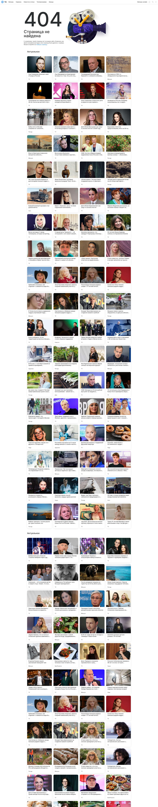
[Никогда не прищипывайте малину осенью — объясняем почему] (118, 147)
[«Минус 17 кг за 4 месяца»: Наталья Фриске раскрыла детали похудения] (65, 621)
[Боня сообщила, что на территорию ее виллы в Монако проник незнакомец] (39, 331)
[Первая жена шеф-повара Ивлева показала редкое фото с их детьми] (65, 708)
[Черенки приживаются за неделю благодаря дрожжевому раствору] (65, 358)
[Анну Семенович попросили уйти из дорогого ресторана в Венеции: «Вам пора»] (92, 95)
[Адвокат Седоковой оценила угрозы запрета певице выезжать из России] (92, 410)
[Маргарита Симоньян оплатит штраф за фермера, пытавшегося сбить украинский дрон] (92, 463)
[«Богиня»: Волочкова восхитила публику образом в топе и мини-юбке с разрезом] (92, 516)
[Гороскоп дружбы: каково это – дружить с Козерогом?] (39, 437)
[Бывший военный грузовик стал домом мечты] (39, 200)
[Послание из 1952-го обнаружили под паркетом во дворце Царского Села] (118, 68)
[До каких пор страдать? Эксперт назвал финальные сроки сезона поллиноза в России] (39, 384)
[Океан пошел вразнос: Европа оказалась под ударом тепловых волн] (118, 734)
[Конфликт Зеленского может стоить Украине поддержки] (65, 331)
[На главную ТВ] (5, 2)
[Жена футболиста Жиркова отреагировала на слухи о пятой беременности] (65, 568)
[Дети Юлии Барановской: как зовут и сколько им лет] (92, 200)
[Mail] (2, 2)
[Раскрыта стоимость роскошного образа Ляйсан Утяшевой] (39, 489)
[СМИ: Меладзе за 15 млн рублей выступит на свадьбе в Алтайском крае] (92, 384)
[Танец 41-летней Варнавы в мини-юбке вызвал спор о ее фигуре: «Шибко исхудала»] (118, 516)
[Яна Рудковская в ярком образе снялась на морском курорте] (92, 358)
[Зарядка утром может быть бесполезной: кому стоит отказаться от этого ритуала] (118, 674)
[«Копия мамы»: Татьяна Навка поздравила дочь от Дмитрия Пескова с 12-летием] (92, 174)
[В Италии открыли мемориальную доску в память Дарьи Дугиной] (118, 621)
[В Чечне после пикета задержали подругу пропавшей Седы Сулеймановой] (39, 305)
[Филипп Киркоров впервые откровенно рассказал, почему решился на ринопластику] (39, 568)
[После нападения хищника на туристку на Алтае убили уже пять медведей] (92, 734)
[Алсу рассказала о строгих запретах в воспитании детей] (92, 647)
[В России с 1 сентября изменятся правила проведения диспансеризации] (39, 358)
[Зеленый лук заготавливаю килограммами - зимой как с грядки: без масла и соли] (65, 384)
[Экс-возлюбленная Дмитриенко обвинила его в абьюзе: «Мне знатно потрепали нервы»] (118, 463)
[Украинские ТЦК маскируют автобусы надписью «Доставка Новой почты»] (65, 463)
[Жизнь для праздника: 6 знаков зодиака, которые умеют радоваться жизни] (118, 595)
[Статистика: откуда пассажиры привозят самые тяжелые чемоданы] (39, 647)
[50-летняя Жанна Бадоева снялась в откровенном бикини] (118, 226)
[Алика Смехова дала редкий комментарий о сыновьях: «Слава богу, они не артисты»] (65, 542)
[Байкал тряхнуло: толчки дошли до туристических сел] (39, 516)
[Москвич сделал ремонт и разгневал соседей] (39, 621)
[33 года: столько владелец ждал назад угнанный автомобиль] (118, 489)
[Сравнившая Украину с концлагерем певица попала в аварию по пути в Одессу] (92, 708)
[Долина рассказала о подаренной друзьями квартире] (92, 437)
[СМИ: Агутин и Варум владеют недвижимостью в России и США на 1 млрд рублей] (92, 147)
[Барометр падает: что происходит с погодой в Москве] (39, 410)
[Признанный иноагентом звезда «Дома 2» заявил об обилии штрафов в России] (65, 252)
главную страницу (41, 44)
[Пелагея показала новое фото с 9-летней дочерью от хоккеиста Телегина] (65, 121)
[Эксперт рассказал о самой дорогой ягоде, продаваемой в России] (65, 787)
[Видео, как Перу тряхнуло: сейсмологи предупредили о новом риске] (92, 489)
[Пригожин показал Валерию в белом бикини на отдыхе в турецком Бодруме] (39, 760)
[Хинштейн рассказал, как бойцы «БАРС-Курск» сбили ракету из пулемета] (92, 568)
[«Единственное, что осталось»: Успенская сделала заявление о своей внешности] (39, 787)
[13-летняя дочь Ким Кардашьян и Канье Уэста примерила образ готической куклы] (118, 384)
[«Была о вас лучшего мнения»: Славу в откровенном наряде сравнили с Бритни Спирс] (92, 595)
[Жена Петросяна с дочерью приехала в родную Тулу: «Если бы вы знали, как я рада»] (65, 174)
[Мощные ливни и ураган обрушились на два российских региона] (118, 305)
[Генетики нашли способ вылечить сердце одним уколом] (65, 489)
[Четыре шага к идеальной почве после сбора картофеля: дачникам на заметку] (118, 174)
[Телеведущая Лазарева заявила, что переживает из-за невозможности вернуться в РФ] (39, 463)
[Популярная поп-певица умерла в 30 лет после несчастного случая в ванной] (39, 95)
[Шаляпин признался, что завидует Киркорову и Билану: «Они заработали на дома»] (92, 226)
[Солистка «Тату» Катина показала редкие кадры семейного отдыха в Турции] (118, 279)
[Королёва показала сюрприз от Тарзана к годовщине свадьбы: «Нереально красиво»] (118, 708)
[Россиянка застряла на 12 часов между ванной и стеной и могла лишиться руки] (65, 437)
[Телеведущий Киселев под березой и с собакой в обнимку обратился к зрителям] (92, 68)
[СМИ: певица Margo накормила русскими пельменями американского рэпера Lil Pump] (118, 647)
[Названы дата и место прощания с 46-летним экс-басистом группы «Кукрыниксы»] (118, 331)
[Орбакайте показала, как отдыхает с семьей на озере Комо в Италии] (39, 279)
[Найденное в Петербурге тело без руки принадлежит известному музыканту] (65, 734)
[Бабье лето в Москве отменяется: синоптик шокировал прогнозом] (39, 121)
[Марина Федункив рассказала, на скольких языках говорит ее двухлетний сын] (118, 200)
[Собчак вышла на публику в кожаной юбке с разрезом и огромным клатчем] (92, 621)
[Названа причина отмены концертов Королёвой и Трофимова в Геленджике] (65, 95)
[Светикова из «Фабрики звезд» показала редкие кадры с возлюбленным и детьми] (65, 305)
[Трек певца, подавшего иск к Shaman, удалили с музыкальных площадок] (65, 410)
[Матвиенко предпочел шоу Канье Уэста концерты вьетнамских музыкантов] (65, 647)
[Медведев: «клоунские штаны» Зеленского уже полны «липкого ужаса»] (118, 358)
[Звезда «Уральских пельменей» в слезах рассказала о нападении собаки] (65, 760)
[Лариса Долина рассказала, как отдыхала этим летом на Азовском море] (65, 595)
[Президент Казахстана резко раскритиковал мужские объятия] (92, 760)
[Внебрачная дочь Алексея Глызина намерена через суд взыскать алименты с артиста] (39, 708)
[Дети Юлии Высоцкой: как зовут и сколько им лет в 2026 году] (92, 121)
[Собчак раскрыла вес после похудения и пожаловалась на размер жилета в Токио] (65, 674)
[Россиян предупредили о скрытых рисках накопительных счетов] (118, 568)
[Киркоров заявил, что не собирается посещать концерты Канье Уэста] (118, 542)
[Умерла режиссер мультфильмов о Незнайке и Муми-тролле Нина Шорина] (39, 252)
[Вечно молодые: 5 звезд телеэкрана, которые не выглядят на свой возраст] (39, 226)
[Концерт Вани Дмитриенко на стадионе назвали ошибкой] (92, 305)
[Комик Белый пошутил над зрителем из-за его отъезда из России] (39, 674)
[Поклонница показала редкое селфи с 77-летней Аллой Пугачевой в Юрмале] (92, 279)
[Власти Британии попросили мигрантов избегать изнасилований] (39, 147)
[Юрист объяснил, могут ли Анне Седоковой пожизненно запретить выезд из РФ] (65, 200)
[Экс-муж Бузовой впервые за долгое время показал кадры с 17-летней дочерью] (39, 174)
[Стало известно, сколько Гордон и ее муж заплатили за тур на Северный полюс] (118, 252)
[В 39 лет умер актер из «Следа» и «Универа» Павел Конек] (92, 787)
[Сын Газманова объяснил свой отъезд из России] (39, 68)
